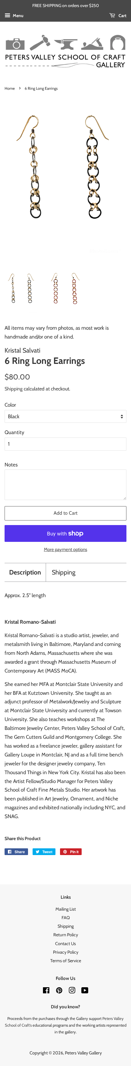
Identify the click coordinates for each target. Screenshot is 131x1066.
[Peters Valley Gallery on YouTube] (84, 991)
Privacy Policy (65, 952)
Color (10, 405)
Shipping (14, 389)
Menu (17, 15)
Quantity (14, 432)
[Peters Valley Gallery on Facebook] (46, 991)
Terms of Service (65, 960)
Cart (122, 15)
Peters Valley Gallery (83, 1053)
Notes (11, 465)
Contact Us (65, 943)
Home (10, 88)
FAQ (66, 917)
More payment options (65, 549)
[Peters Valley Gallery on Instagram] (72, 991)
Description (25, 572)
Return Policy (65, 934)
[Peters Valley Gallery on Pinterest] (59, 991)
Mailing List (65, 909)
